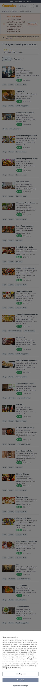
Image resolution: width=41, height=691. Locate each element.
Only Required (20, 674)
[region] (20, 661)
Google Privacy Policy (14, 667)
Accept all (20, 680)
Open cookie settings (20, 686)
